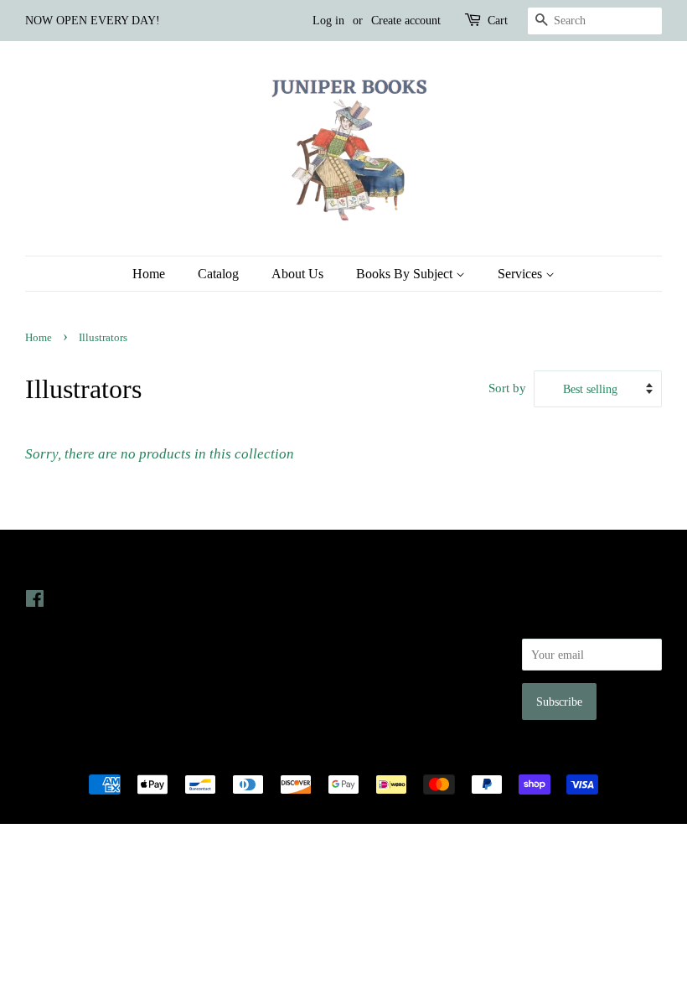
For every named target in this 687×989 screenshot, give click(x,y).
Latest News (226, 565)
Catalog (218, 274)
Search (372, 598)
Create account (406, 20)
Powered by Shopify (436, 756)
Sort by (507, 388)
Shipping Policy (394, 693)
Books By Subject (406, 274)
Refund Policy (390, 646)
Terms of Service (396, 669)
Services (521, 274)
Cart (498, 20)
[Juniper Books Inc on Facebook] (34, 601)
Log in (328, 20)
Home (148, 274)
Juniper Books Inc (338, 756)
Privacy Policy (391, 622)
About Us (297, 274)
